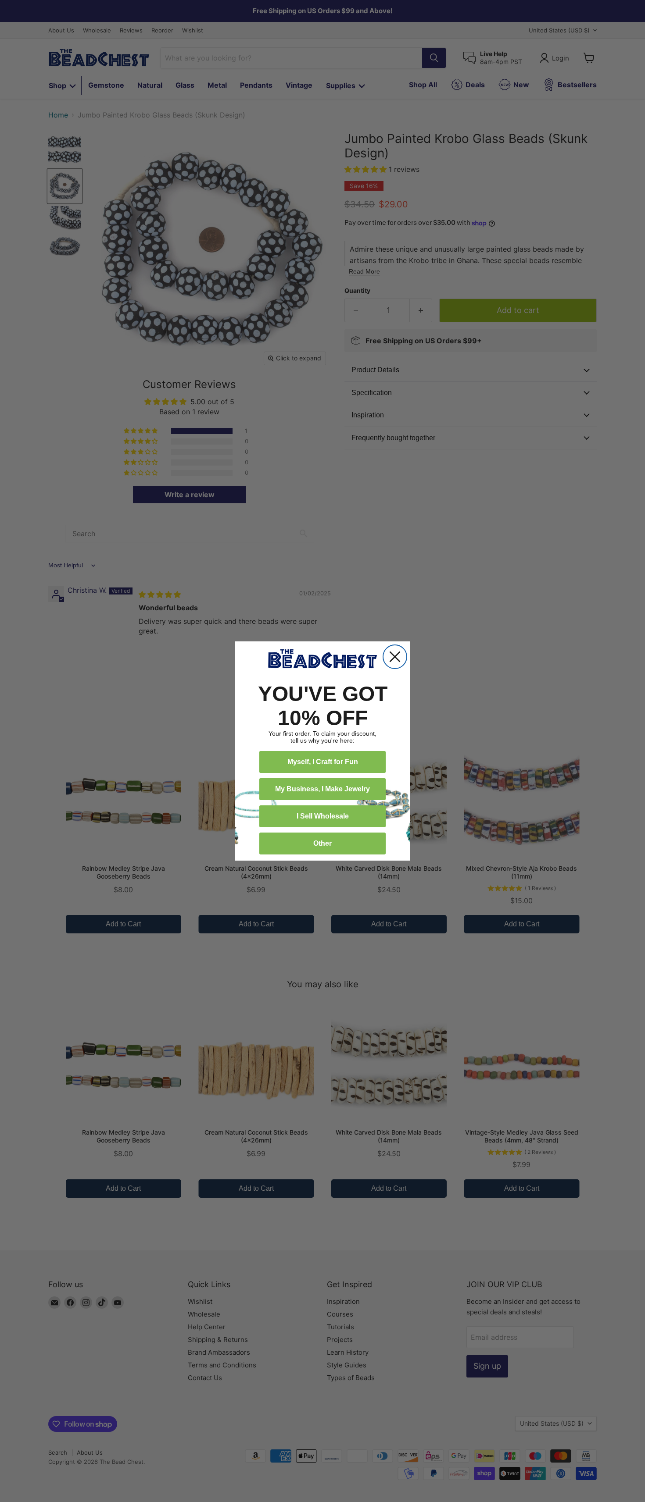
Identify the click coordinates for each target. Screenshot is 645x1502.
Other (322, 843)
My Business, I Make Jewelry (322, 789)
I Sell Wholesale (323, 816)
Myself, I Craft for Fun (322, 761)
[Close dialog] (395, 657)
